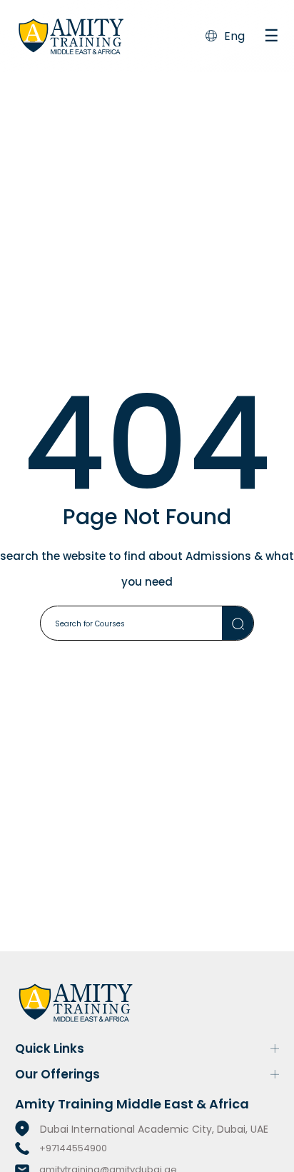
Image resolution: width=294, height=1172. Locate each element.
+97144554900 (73, 1148)
